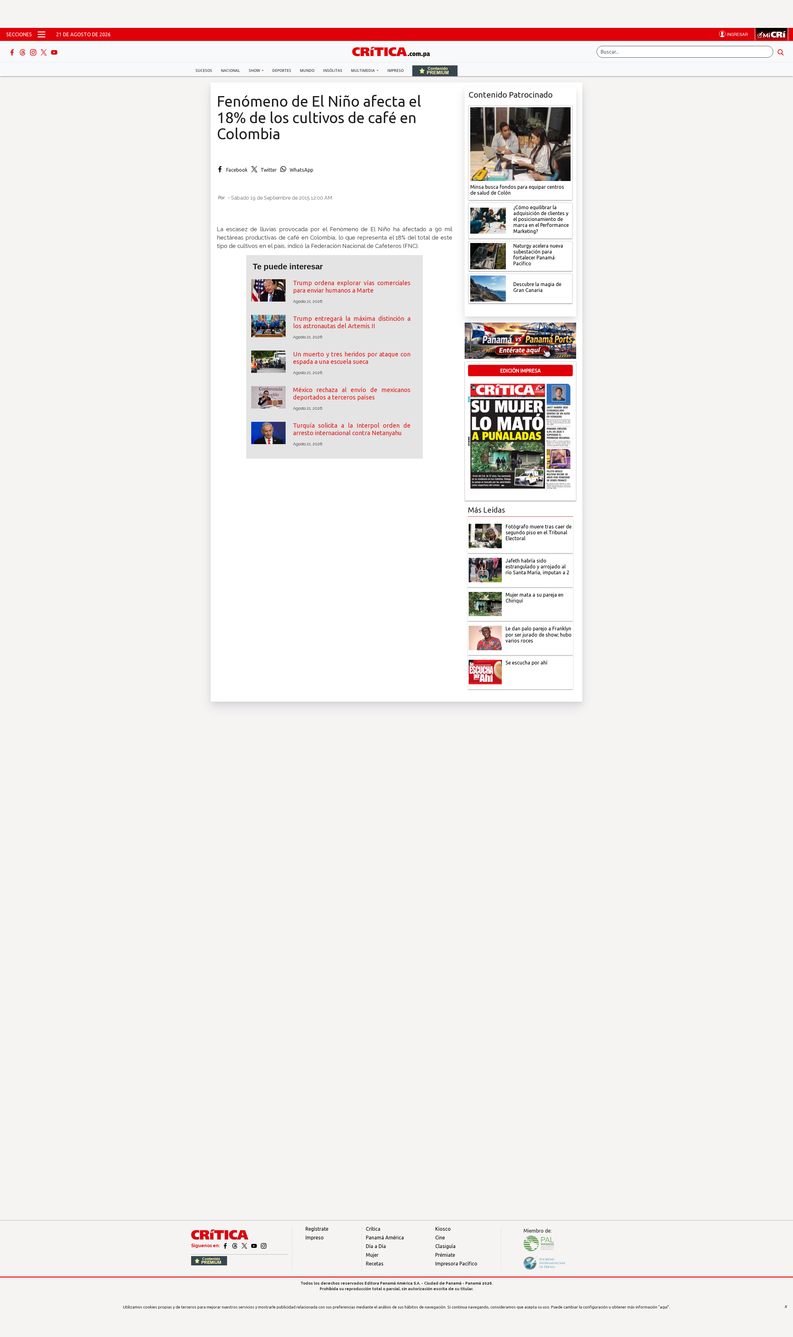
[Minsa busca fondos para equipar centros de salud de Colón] (520, 143)
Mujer (372, 1255)
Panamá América (385, 1237)
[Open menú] (41, 34)
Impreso (395, 70)
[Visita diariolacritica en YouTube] (254, 1245)
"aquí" (663, 1307)
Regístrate (316, 1229)
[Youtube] (54, 52)
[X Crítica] (44, 52)
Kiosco (443, 1229)
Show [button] (255, 70)
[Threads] (23, 52)
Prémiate (445, 1255)
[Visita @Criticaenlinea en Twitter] (235, 1245)
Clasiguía (445, 1246)
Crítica (373, 1229)
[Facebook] (12, 52)
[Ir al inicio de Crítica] (394, 51)
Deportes (281, 70)
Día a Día (376, 1246)
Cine (440, 1237)
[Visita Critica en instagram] (263, 1245)
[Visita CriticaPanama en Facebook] (225, 1245)
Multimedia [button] (363, 70)
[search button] (781, 52)
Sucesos (203, 70)
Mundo (307, 70)
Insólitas (332, 70)
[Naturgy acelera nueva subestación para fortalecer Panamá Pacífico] (488, 255)
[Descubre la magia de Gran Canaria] (488, 288)
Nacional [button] (230, 70)
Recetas (374, 1263)
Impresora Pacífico (456, 1263)
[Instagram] (33, 52)
